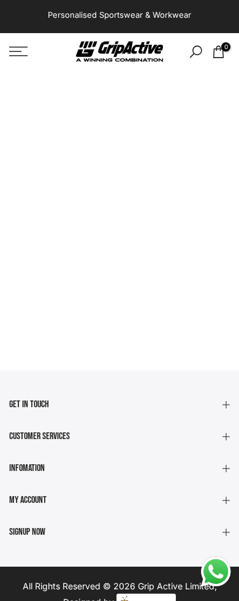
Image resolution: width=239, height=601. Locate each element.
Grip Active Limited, (177, 586)
